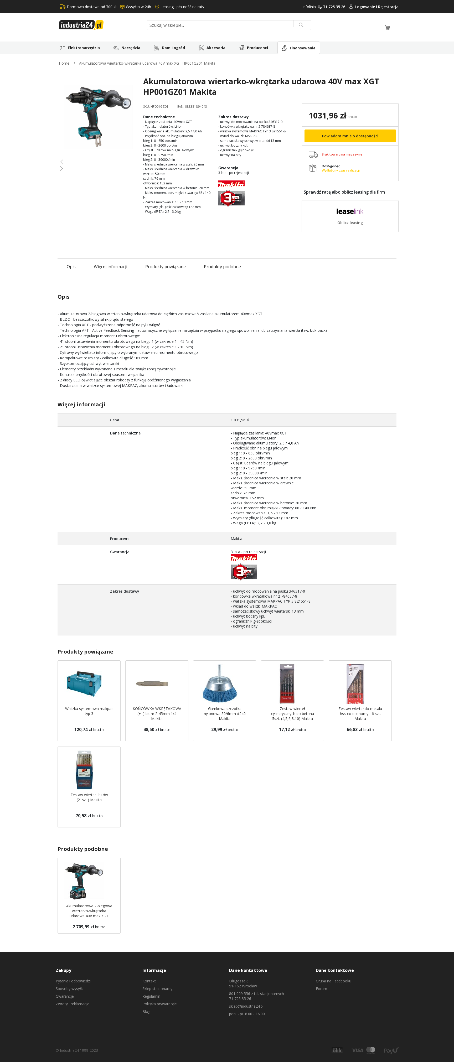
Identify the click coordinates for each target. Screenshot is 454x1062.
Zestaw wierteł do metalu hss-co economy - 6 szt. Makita (360, 713)
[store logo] (101, 25)
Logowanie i (366, 6)
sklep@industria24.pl (246, 1006)
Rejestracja (388, 6)
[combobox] (229, 25)
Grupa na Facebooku (333, 980)
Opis (71, 267)
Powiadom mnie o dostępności (350, 135)
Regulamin (151, 996)
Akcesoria (216, 47)
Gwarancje (65, 996)
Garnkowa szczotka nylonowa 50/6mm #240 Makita (225, 713)
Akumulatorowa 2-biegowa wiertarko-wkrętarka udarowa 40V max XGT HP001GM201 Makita (89, 913)
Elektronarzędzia (84, 47)
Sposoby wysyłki (70, 988)
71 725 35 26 (334, 6)
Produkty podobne (222, 267)
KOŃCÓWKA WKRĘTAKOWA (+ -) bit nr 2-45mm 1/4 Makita (157, 713)
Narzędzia (130, 47)
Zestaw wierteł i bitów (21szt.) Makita (89, 797)
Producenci (257, 47)
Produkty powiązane (165, 267)
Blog (146, 1011)
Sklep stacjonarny (157, 988)
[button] (98, 162)
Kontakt (149, 980)
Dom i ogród (173, 47)
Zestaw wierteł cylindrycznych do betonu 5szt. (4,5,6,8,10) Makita (292, 713)
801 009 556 (239, 993)
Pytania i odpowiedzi (73, 980)
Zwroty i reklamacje (72, 1003)
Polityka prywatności (159, 1003)
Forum (321, 988)
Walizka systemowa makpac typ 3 (89, 711)
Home (64, 63)
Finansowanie (303, 47)
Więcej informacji (110, 267)
